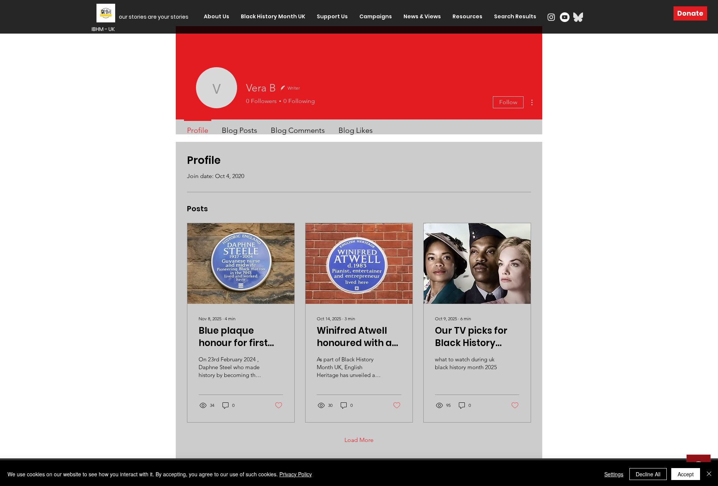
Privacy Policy (295, 474)
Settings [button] (613, 474)
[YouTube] (565, 17)
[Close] (709, 474)
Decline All (648, 474)
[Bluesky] (578, 17)
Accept (686, 474)
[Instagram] (551, 17)
